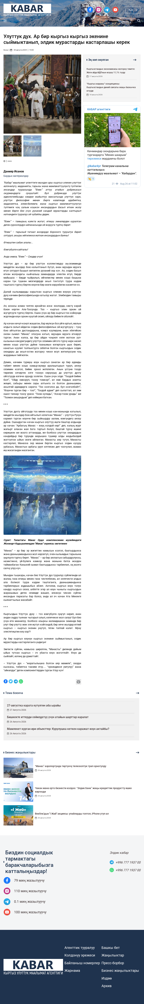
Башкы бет (111, 948)
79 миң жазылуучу (29, 880)
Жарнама (72, 970)
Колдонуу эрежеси (79, 955)
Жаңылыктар (113, 955)
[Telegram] (16, 681)
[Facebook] (6, 681)
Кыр (131, 9)
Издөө (107, 978)
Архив (107, 986)
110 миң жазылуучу (30, 891)
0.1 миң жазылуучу (29, 901)
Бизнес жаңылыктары (120, 970)
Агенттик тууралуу (79, 948)
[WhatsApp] (21, 681)
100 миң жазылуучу (30, 912)
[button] (77, 94)
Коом (6, 50)
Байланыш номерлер (82, 963)
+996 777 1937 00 (128, 862)
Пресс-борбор (113, 963)
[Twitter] (11, 681)
